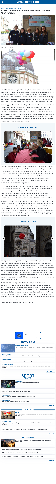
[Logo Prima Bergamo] (28, 2)
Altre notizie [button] (50, 371)
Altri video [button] (51, 433)
